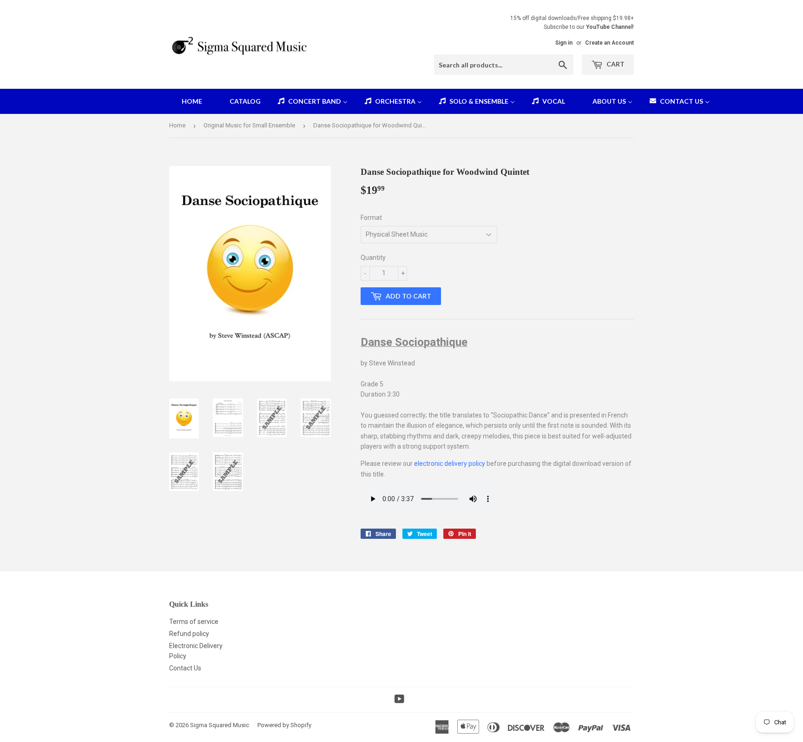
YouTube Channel (609, 27)
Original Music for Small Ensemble (249, 125)
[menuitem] (186, 101)
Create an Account (609, 43)
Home (177, 125)
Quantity (373, 257)
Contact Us (185, 668)
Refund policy (189, 633)
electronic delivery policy (449, 463)
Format (371, 217)
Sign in (564, 43)
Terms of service (193, 621)
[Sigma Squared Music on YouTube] (399, 700)
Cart (615, 64)
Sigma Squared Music (219, 725)
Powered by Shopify (284, 725)
